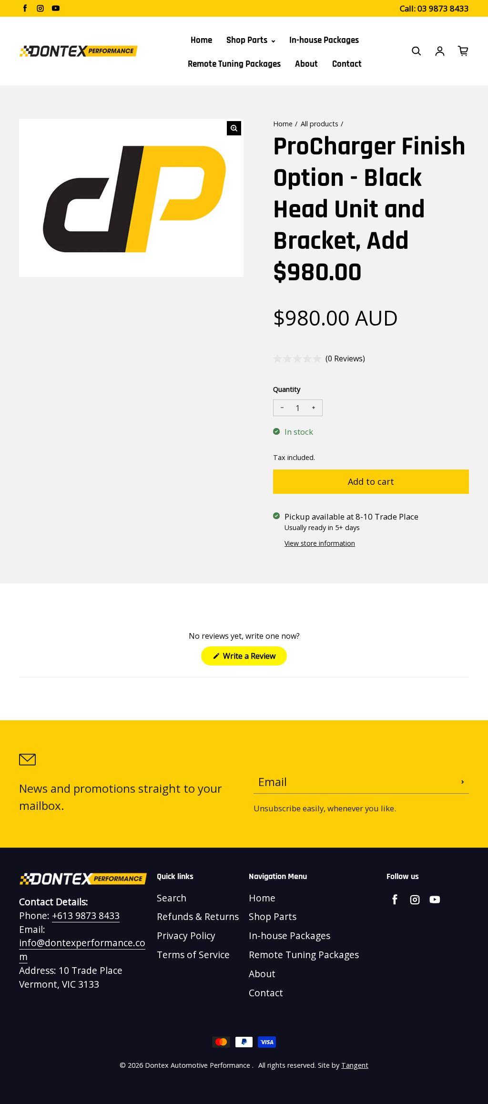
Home (201, 40)
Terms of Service (193, 954)
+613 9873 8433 (86, 915)
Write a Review (254, 657)
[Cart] (463, 51)
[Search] (416, 51)
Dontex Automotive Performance (197, 1065)
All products (319, 123)
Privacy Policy (186, 935)
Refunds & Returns (198, 916)
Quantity (286, 389)
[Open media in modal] (234, 128)
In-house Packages (324, 40)
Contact (347, 64)
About (306, 64)
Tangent (354, 1065)
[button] (319, 358)
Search (171, 897)
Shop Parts (247, 40)
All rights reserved (286, 1065)
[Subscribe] (462, 782)
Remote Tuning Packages (234, 64)
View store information (320, 543)
